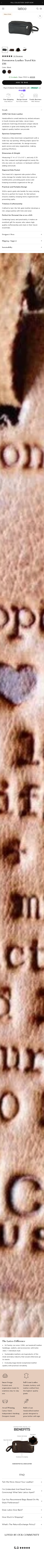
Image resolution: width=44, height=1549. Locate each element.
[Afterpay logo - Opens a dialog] (34, 88)
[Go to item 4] (24, 50)
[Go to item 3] (18, 50)
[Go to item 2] (11, 50)
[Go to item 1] (5, 50)
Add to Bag (22, 82)
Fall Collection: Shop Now (22, 3)
